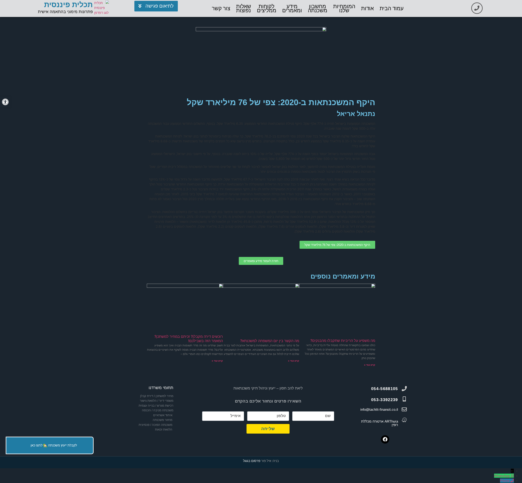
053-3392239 (384, 399)
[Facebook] (385, 439)
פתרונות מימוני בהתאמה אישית (65, 11)
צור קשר (221, 8)
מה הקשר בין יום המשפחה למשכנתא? (269, 341)
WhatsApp (502, 476)
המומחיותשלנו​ (344, 8)
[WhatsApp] (512, 476)
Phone (505, 481)
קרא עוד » (369, 364)
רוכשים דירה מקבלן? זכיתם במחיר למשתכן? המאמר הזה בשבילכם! (188, 338)
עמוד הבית (392, 8)
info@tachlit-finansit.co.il (379, 410)
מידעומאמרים (292, 8)
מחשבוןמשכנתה (317, 8)
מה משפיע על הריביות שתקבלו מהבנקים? (342, 340)
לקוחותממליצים (266, 8)
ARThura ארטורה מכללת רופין (379, 423)
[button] (5, 102)
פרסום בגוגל (251, 461)
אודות (367, 8)
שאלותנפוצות (243, 8)
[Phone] (512, 481)
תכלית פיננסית (68, 5)
